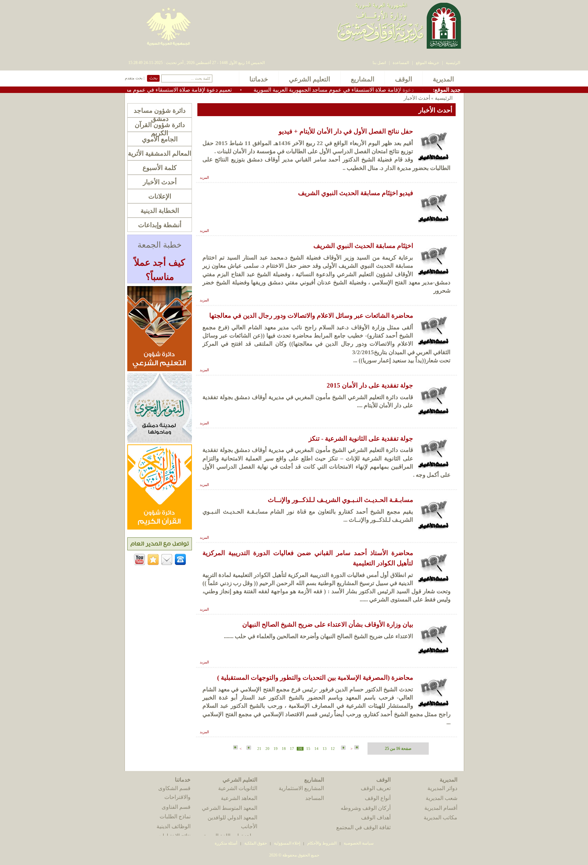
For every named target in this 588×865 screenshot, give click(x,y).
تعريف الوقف (376, 788)
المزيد (204, 177)
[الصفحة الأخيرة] (235, 748)
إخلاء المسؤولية (287, 843)
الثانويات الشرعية (237, 788)
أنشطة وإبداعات (159, 225)
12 (333, 749)
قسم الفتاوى (176, 807)
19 (276, 749)
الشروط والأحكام (322, 843)
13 (325, 749)
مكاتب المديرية (440, 817)
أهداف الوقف (376, 817)
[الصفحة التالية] (248, 748)
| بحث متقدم (134, 78)
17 (292, 749)
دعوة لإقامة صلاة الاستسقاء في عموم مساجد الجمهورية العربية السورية (359, 90)
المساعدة (401, 62)
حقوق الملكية (255, 843)
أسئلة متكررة (226, 843)
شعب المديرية (441, 798)
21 (259, 749)
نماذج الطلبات (175, 816)
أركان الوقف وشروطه (366, 808)
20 (267, 749)
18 (284, 749)
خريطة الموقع (427, 62)
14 (316, 749)
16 (300, 749)
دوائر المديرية (442, 788)
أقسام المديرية (440, 808)
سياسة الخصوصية (359, 843)
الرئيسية (453, 62)
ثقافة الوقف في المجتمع (363, 827)
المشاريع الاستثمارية (301, 788)
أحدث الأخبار (160, 182)
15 (308, 749)
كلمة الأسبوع (160, 167)
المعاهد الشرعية (239, 798)
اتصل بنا (379, 62)
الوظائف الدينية (174, 826)
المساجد (314, 798)
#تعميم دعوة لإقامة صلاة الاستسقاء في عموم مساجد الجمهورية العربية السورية (168, 90)
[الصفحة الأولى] (356, 748)
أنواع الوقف (378, 798)
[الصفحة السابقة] (342, 748)
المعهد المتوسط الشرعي (229, 808)
